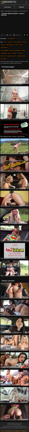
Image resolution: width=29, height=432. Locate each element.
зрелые (14, 53)
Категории (7, 7)
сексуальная (10, 45)
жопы (9, 53)
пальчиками (17, 42)
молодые (3, 58)
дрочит (10, 42)
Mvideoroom (24, 431)
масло (14, 56)
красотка (3, 56)
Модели (21, 7)
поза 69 (3, 45)
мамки (9, 56)
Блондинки (11, 38)
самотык (20, 53)
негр (5, 42)
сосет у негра (19, 45)
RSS (2, 431)
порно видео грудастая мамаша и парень (13, 50)
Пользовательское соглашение (12, 431)
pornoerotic (8, 1)
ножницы (4, 53)
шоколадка (4, 47)
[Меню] (26, 2)
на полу (24, 42)
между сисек (21, 56)
